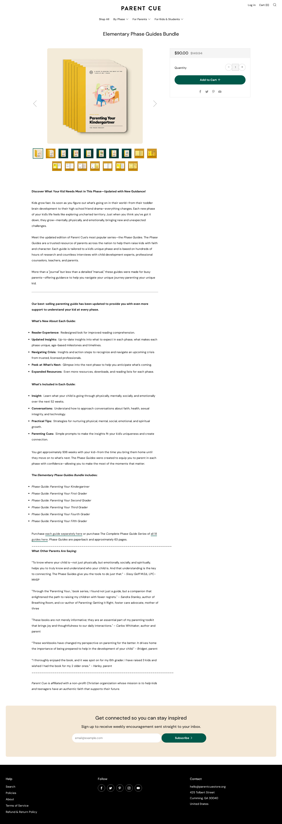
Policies (11, 793)
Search (10, 787)
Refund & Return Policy (21, 812)
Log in (252, 5)
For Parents (140, 19)
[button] (38, 153)
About (10, 799)
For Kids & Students (167, 19)
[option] (95, 96)
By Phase (119, 19)
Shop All (104, 19)
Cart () (264, 5)
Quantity (180, 68)
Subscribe (182, 738)
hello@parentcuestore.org (208, 787)
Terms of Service (17, 806)
